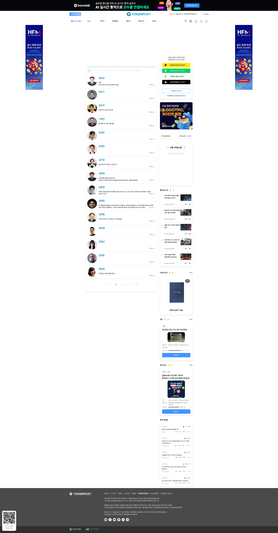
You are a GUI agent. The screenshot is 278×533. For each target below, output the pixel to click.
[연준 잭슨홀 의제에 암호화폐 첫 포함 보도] (185, 256)
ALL (89, 71)
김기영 (102, 159)
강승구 (102, 91)
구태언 (102, 119)
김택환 (102, 214)
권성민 (102, 132)
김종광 (102, 187)
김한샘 (102, 228)
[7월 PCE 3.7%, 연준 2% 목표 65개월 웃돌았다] (185, 242)
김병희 (102, 173)
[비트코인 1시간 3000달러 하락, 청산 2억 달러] (185, 212)
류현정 (102, 269)
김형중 (102, 255)
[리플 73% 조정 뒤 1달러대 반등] (185, 227)
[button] (172, 273)
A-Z (138, 71)
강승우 (102, 105)
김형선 (102, 241)
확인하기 (176, 355)
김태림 (102, 200)
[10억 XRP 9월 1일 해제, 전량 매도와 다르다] (185, 197)
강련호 (102, 78)
